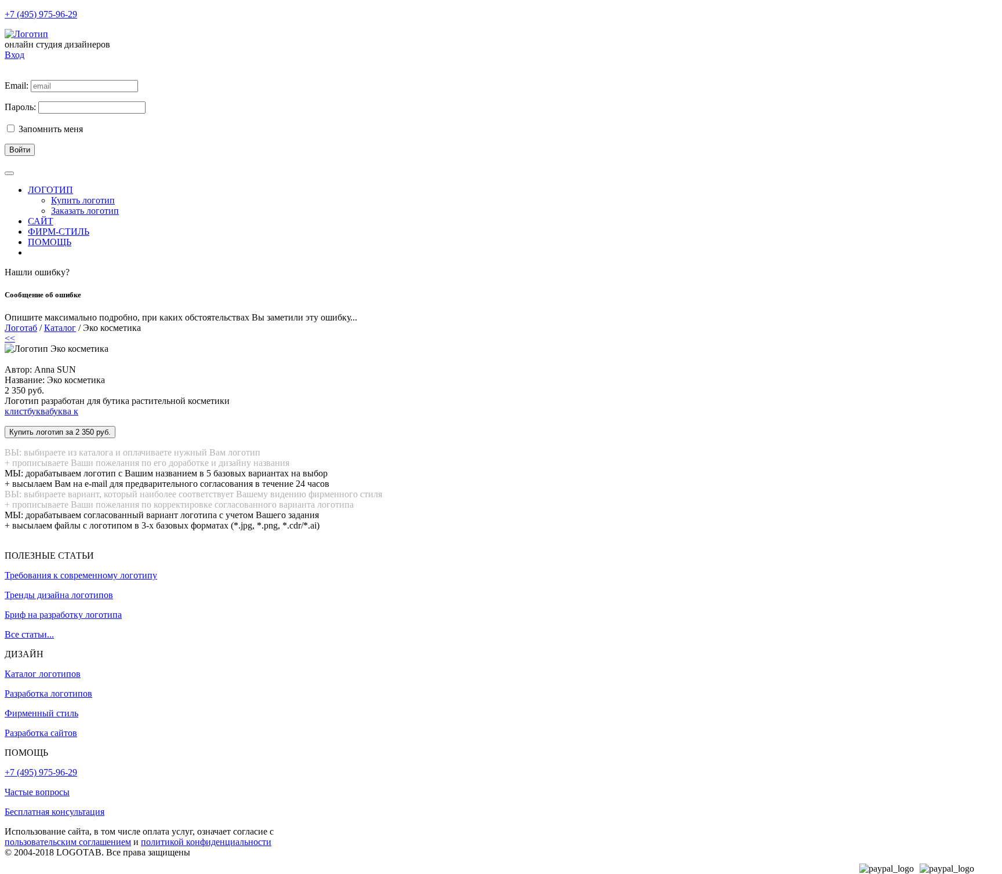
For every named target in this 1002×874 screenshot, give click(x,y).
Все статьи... (29, 634)
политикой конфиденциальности (206, 842)
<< (10, 338)
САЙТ (40, 221)
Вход (14, 55)
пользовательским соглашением (68, 842)
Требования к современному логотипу (81, 575)
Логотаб (21, 328)
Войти (19, 149)
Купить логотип (83, 200)
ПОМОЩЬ (49, 242)
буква (38, 411)
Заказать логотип (85, 211)
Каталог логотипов (43, 674)
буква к (63, 411)
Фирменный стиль (41, 713)
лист (18, 411)
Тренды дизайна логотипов (59, 595)
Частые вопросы (37, 792)
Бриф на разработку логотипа (63, 615)
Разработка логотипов (48, 693)
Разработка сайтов (41, 733)
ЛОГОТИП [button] (50, 190)
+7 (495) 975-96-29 (41, 14)
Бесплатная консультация (54, 812)
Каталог (60, 328)
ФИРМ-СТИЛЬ (58, 231)
